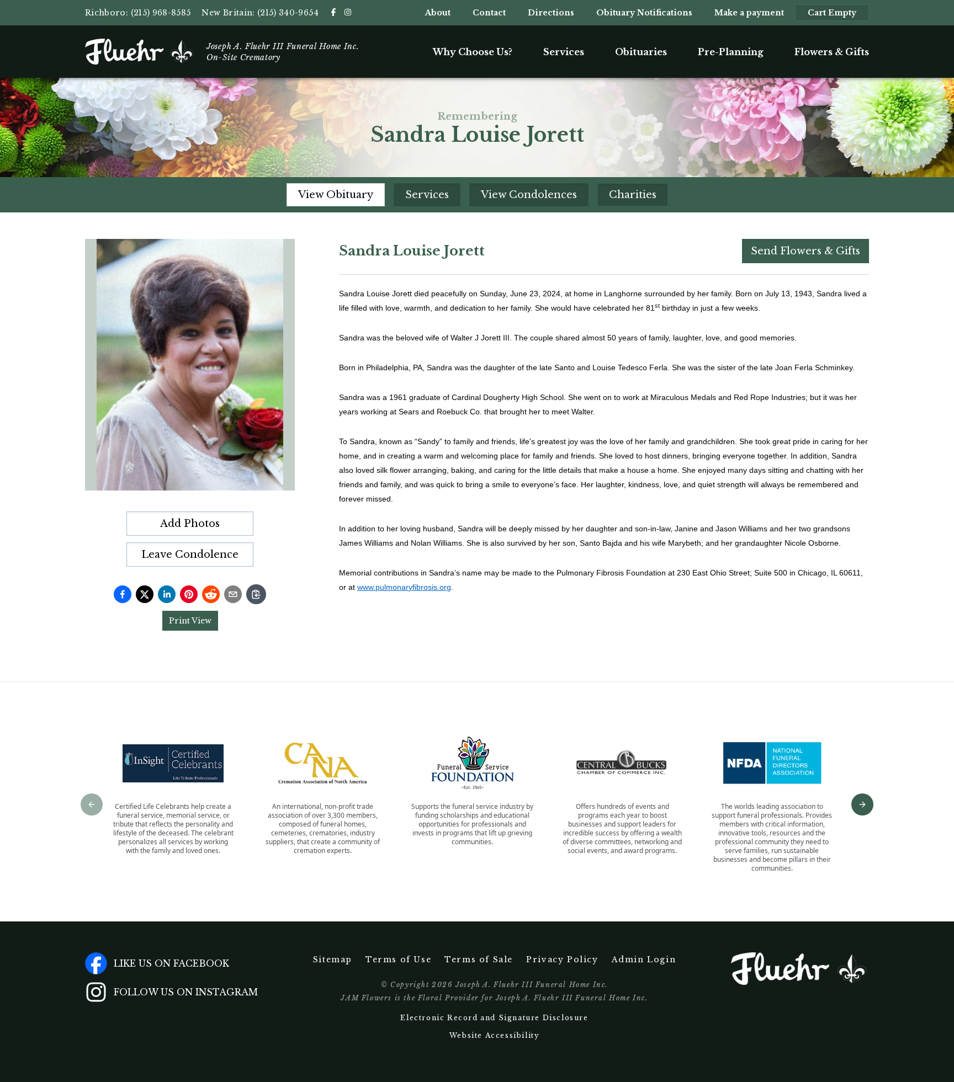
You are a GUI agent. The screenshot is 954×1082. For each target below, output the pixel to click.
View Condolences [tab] (529, 195)
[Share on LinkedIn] (167, 594)
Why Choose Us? (472, 51)
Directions (551, 13)
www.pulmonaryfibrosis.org (404, 587)
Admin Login (644, 959)
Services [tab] (427, 195)
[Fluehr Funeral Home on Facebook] (333, 12)
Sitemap (332, 959)
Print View (190, 621)
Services (563, 51)
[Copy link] (256, 594)
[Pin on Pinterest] (189, 594)
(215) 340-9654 (288, 13)
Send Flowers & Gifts (805, 251)
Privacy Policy (562, 959)
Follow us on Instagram (186, 992)
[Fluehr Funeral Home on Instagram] (348, 12)
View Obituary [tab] (335, 195)
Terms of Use (398, 959)
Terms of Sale (478, 959)
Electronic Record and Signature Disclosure (494, 1018)
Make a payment (749, 13)
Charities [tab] (632, 195)
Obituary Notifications (644, 13)
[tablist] (477, 194)
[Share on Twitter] (144, 594)
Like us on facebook (171, 963)
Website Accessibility (494, 1035)
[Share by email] (233, 594)
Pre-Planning (731, 51)
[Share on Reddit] (211, 594)
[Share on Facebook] (122, 594)
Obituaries (641, 51)
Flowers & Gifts (831, 51)
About (438, 13)
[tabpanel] (604, 416)
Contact (489, 13)
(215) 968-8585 (161, 13)
